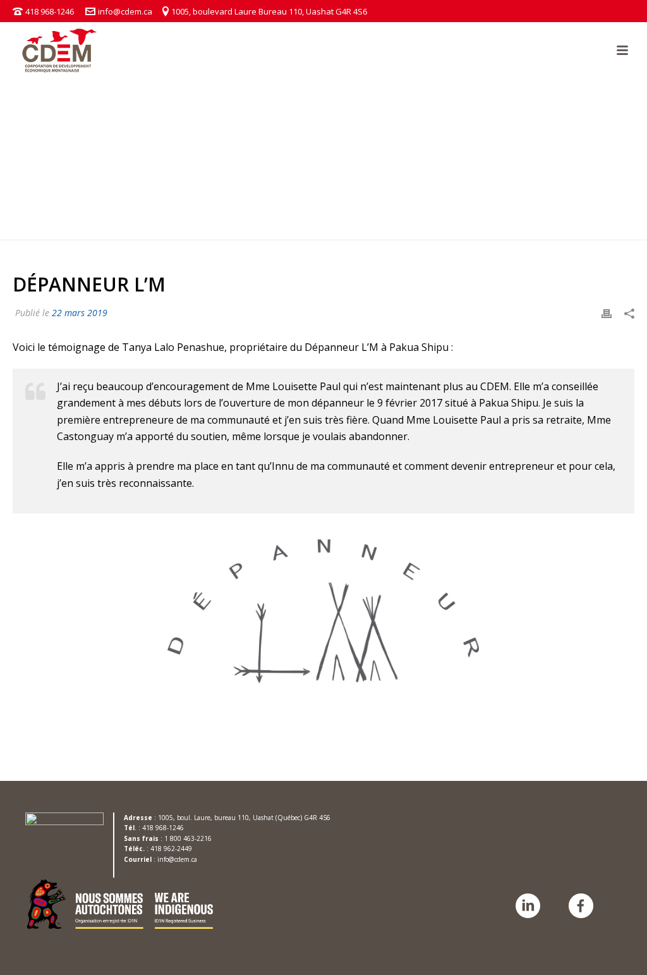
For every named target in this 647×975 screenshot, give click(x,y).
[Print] (607, 312)
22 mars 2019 (79, 313)
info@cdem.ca (125, 11)
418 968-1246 (49, 11)
